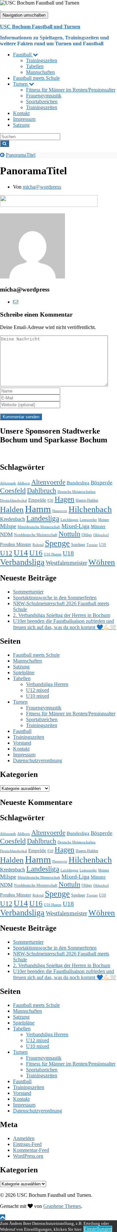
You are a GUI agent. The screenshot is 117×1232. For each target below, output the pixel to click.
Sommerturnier (28, 592)
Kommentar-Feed (31, 1150)
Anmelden (23, 1138)
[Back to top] (2, 1217)
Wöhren (101, 562)
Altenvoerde (48, 482)
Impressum (24, 119)
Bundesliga (78, 482)
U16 (36, 553)
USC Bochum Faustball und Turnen (40, 26)
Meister (103, 520)
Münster (98, 526)
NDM (6, 534)
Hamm (38, 509)
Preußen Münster (15, 544)
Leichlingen (69, 520)
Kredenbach (12, 519)
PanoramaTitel (20, 155)
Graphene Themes (62, 1206)
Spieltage (78, 544)
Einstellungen (98, 1229)
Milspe (8, 526)
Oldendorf (101, 535)
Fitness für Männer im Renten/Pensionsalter (70, 90)
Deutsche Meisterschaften (77, 492)
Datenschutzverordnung (37, 760)
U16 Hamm (52, 554)
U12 (6, 553)
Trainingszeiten (41, 60)
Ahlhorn (23, 483)
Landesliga (42, 518)
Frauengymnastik (43, 95)
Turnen (21, 84)
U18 (68, 553)
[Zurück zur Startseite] (0, 8)
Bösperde (101, 483)
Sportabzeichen (42, 101)
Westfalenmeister (66, 562)
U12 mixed (37, 690)
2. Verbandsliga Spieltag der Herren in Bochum (61, 615)
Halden (12, 509)
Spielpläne (23, 672)
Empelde (37, 500)
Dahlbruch (41, 490)
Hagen (64, 499)
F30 (50, 500)
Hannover (59, 511)
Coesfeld (13, 490)
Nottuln (69, 534)
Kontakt (21, 113)
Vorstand (22, 743)
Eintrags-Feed (27, 1144)
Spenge (57, 543)
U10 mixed (37, 696)
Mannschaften (40, 72)
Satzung (21, 125)
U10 (102, 544)
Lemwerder (88, 520)
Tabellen (35, 66)
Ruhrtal (38, 545)
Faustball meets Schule (36, 78)
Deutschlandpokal (13, 500)
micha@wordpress (42, 187)
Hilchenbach (90, 509)
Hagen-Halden (87, 500)
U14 (21, 552)
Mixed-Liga (75, 526)
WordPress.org (28, 1156)
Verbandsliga (22, 562)
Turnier (92, 545)
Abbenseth (8, 483)
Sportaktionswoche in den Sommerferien (55, 597)
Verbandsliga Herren (47, 684)
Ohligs (87, 535)
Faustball (23, 54)
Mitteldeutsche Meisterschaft (39, 527)
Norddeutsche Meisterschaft (35, 535)
